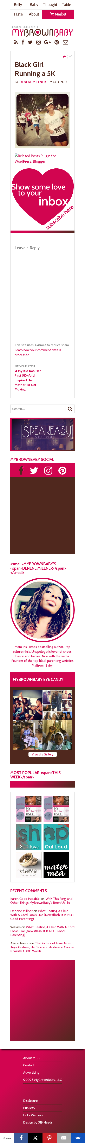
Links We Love (33, 1115)
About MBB (31, 1058)
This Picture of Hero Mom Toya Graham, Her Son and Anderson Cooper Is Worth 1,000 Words (42, 947)
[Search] (70, 409)
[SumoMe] (78, 1138)
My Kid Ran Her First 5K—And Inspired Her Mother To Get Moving (28, 380)
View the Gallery (42, 754)
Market (60, 14)
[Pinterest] (49, 1138)
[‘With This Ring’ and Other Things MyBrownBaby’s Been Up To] (57, 705)
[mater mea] (56, 865)
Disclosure (30, 1101)
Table (66, 4)
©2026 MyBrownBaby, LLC (42, 1080)
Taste (18, 14)
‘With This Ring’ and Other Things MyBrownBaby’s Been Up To (41, 901)
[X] (35, 1138)
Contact (28, 1065)
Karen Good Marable (25, 899)
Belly (18, 4)
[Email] (64, 1138)
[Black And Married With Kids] (28, 865)
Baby (34, 4)
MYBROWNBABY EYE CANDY (38, 679)
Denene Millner (32, 82)
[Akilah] (28, 837)
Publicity (29, 1108)
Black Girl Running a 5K (35, 69)
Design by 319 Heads (38, 1122)
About (34, 14)
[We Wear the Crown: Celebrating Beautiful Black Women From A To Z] (27, 705)
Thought (50, 4)
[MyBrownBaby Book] (28, 809)
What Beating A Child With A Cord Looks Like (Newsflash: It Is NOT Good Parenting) (42, 915)
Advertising (31, 1072)
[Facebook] (21, 1138)
